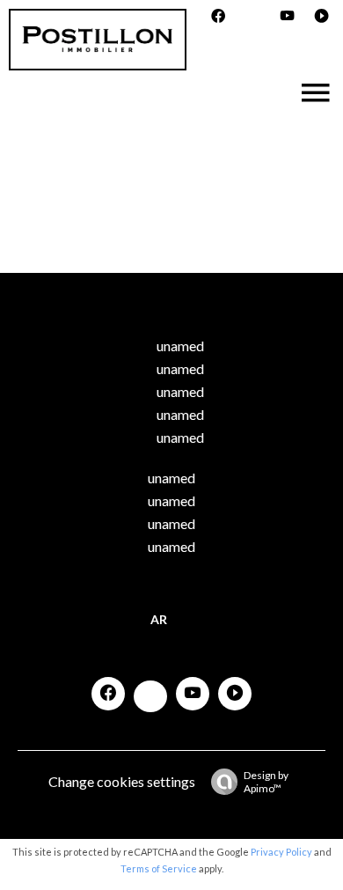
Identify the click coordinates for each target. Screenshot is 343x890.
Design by (266, 782)
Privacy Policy (281, 851)
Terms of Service (158, 868)
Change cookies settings (121, 781)
